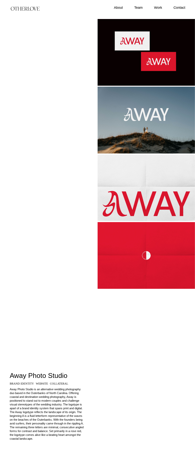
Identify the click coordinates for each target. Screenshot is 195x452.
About (118, 7)
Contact (179, 7)
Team (138, 7)
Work (158, 7)
